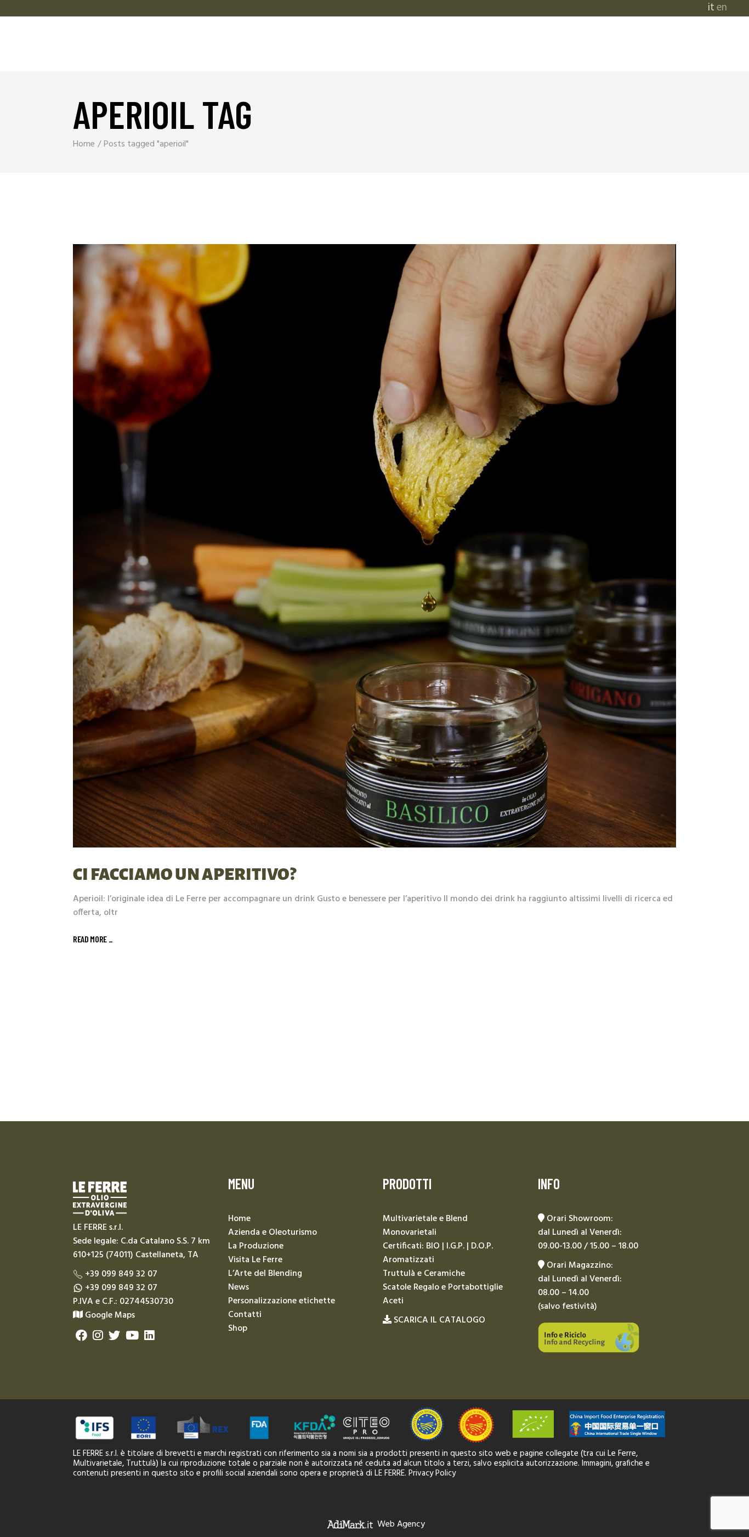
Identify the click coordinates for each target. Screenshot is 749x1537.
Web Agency (401, 1524)
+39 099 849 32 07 (121, 1274)
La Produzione (255, 1246)
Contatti (245, 1315)
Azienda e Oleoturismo (272, 1232)
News (238, 1287)
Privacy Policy (432, 1473)
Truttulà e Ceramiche (424, 1274)
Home (239, 1219)
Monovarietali (409, 1232)
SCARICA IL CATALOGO (439, 1320)
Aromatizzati (408, 1260)
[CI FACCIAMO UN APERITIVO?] (374, 545)
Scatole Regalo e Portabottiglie (443, 1287)
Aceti (393, 1301)
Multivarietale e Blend (425, 1219)
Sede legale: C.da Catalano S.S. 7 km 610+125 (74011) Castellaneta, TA (141, 1248)
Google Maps (109, 1315)
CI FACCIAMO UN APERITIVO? (184, 874)
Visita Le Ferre (255, 1260)
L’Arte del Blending (265, 1274)
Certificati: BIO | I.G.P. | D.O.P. (438, 1246)
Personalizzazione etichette (281, 1301)
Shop (237, 1328)
